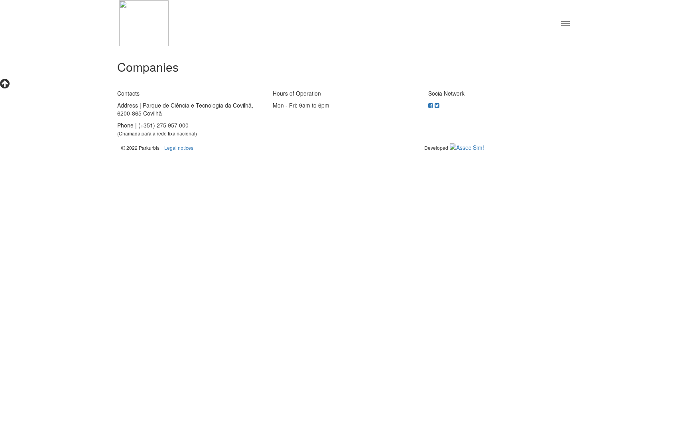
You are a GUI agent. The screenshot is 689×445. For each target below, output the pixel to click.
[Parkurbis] (144, 23)
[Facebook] (431, 105)
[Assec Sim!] (467, 147)
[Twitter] (437, 105)
